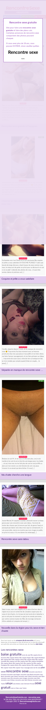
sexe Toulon (22, 688)
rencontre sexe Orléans (8, 680)
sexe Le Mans (15, 688)
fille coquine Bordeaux (38, 657)
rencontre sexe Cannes (11, 676)
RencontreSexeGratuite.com (16, 697)
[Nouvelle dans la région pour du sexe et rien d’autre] (23, 577)
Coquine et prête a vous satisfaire (17, 279)
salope (9, 683)
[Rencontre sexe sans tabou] (23, 501)
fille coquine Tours (18, 667)
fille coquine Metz (23, 661)
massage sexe (28, 667)
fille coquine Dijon (29, 659)
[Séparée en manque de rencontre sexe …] (23, 317)
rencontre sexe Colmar (25, 676)
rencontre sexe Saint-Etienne (23, 680)
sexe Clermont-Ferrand (27, 683)
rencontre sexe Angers (13, 674)
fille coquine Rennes (25, 665)
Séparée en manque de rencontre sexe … (22, 370)
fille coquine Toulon (7, 667)
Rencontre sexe (23, 52)
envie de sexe (26, 655)
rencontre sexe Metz (34, 678)
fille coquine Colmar (18, 659)
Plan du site (23, 703)
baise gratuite (11, 654)
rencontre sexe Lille (7, 678)
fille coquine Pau (28, 663)
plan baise (39, 644)
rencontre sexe (17, 671)
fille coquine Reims (13, 665)
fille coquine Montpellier (36, 661)
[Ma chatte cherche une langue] (23, 418)
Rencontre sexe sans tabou (15, 539)
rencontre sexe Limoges (20, 678)
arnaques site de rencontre (24, 640)
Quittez (23, 58)
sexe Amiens (16, 683)
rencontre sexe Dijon (38, 676)
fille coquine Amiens (13, 657)
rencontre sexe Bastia (27, 674)
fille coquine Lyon (12, 661)
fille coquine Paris (18, 663)
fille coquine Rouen (37, 665)
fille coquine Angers (25, 657)
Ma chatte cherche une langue (16, 475)
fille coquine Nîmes (6, 663)
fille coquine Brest (6, 659)
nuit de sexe (36, 667)
